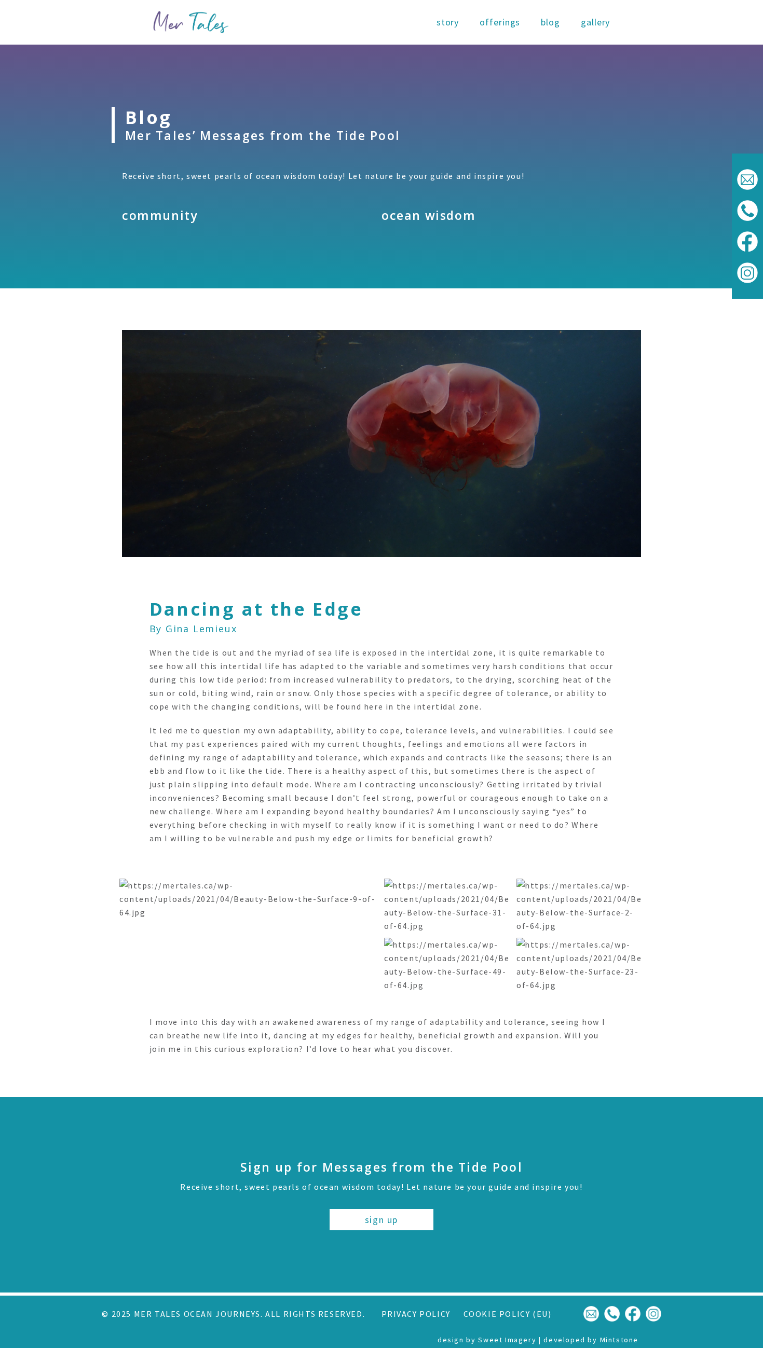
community (159, 215)
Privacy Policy (416, 1314)
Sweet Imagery (507, 1339)
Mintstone (619, 1339)
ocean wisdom (428, 215)
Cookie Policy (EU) (508, 1314)
